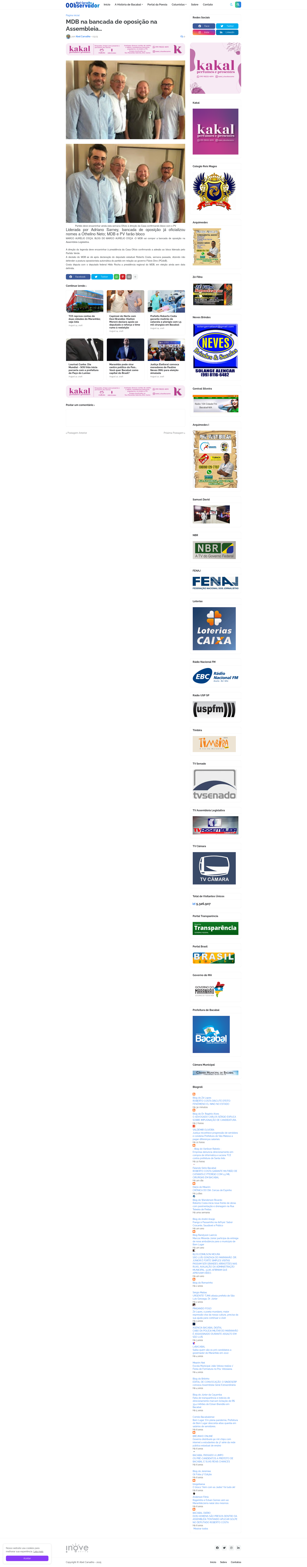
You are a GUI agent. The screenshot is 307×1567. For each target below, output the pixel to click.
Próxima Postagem (174, 433)
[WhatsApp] (116, 276)
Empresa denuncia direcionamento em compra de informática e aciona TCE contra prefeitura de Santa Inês (213, 1155)
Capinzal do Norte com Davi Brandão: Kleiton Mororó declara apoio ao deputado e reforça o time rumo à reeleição (124, 322)
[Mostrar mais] (135, 276)
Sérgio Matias (200, 1292)
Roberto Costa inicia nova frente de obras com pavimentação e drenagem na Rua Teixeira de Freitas (214, 1206)
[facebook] (217, 1548)
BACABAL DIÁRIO (202, 1513)
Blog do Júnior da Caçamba (207, 1394)
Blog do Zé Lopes (202, 1098)
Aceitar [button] (27, 1558)
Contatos (236, 1562)
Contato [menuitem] (208, 4)
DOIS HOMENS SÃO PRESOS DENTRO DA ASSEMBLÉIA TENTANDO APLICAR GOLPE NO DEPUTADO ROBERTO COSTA (215, 1519)
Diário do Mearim (201, 1187)
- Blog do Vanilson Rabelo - (207, 1149)
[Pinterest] (123, 276)
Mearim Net (199, 1362)
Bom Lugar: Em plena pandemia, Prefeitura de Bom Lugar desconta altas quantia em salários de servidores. (215, 1423)
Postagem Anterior (77, 433)
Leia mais (38, 1551)
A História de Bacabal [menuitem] (128, 4)
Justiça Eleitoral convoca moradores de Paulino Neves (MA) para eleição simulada (164, 369)
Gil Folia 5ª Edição (202, 1474)
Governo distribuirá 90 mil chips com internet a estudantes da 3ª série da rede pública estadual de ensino (214, 1442)
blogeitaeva (199, 1484)
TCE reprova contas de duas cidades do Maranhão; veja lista (85, 319)
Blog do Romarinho (203, 1282)
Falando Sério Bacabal (204, 1168)
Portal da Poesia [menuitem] (157, 4)
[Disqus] (125, 475)
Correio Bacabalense (203, 1417)
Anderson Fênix (201, 1497)
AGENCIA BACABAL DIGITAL (207, 1327)
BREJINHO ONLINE (203, 1436)
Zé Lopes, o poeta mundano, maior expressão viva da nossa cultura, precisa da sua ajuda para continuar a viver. (215, 1314)
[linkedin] (238, 1548)
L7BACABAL (199, 1346)
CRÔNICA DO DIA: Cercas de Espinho (212, 1190)
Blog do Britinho (201, 1378)
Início (213, 1562)
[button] (231, 5)
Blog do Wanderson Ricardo (207, 1200)
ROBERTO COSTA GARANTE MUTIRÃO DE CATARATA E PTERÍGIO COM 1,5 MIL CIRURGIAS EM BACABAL (215, 1174)
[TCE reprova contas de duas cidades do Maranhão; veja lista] (84, 301)
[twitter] (224, 1548)
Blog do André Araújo (204, 1219)
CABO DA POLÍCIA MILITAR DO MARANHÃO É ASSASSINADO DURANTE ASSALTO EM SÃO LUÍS (215, 1333)
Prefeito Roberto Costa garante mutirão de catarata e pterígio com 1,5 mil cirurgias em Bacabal (165, 320)
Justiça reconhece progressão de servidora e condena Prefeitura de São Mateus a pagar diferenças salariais (215, 1136)
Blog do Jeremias (202, 1471)
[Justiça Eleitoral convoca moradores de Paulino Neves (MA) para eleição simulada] (166, 350)
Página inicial (73, 15)
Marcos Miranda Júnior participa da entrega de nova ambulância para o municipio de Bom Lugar (215, 1241)
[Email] (129, 276)
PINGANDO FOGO (202, 1308)
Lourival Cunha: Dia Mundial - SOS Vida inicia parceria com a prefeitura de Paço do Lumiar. (83, 369)
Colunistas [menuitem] (178, 4)
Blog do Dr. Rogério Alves (206, 1113)
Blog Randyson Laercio (205, 1235)
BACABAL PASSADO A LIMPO (208, 1455)
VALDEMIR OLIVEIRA (203, 1129)
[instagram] (231, 1548)
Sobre (223, 1562)
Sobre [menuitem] (194, 4)
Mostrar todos (200, 1528)
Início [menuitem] (107, 4)
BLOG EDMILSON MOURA (206, 1254)
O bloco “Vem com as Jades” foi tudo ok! (214, 1487)
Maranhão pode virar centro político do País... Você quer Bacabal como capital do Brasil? (123, 369)
